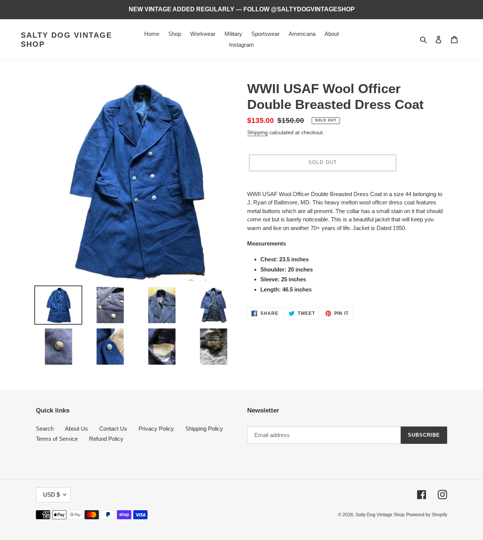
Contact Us (113, 428)
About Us (76, 428)
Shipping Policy (204, 428)
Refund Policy (106, 439)
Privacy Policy (156, 428)
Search (45, 428)
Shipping (257, 132)
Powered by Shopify (426, 514)
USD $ (51, 494)
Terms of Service (57, 439)
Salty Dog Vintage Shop (66, 39)
